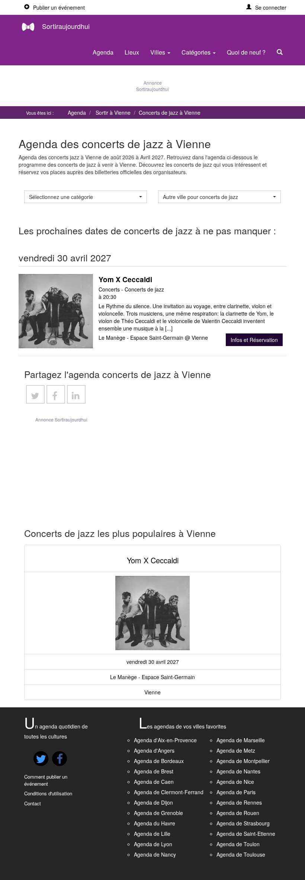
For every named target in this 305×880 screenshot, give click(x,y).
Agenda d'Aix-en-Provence (165, 740)
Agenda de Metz (235, 750)
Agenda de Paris (236, 792)
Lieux (132, 52)
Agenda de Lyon (153, 844)
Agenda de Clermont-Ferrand (168, 792)
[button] (266, 7)
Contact (32, 803)
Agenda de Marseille (240, 740)
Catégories (197, 52)
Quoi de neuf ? (246, 52)
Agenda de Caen (154, 781)
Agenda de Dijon (153, 802)
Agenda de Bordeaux (159, 761)
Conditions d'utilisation (48, 793)
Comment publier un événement (45, 780)
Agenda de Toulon (238, 844)
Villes (158, 52)
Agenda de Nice (235, 781)
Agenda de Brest (153, 771)
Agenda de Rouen (237, 813)
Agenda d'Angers (154, 750)
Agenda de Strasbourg (243, 823)
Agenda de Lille (152, 833)
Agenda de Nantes (238, 771)
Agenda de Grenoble (158, 813)
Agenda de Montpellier (243, 761)
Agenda (103, 52)
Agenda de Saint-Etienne (245, 833)
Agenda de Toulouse (240, 854)
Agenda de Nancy (155, 854)
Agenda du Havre (154, 823)
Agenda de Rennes (239, 802)
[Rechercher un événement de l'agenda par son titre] (281, 52)
